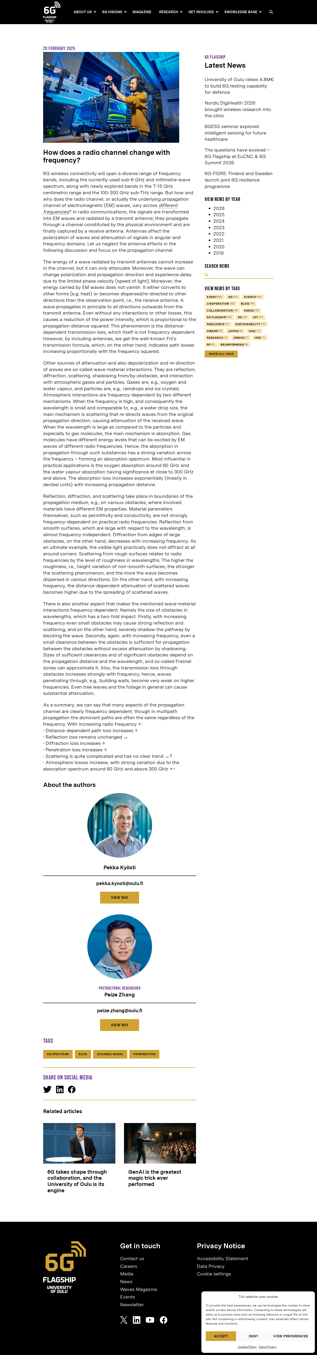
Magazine (142, 12)
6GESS (251, 310)
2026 (218, 208)
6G (233, 297)
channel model (110, 1054)
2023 (218, 227)
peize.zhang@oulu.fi (119, 1010)
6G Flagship (219, 317)
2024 (219, 221)
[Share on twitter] (47, 1089)
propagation (144, 1054)
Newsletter (132, 1304)
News (126, 1281)
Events (127, 1297)
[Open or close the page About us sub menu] (95, 12)
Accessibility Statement (222, 1258)
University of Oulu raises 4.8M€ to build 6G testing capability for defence (239, 86)
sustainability (250, 324)
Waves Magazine (138, 1289)
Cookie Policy (247, 1347)
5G (242, 317)
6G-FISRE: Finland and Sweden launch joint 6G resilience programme (239, 180)
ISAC (254, 331)
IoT (258, 317)
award (214, 331)
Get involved (201, 12)
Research (168, 12)
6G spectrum (58, 1054)
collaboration (222, 310)
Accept (221, 1336)
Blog (83, 1054)
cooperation (221, 303)
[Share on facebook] (71, 1089)
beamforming (234, 344)
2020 (218, 246)
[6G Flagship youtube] (150, 1320)
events (253, 297)
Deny (253, 1336)
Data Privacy (267, 1347)
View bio (119, 898)
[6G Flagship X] (123, 1320)
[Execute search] (206, 275)
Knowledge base (240, 12)
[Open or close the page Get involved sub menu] (217, 12)
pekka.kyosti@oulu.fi (119, 883)
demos (241, 337)
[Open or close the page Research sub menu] (181, 12)
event (214, 297)
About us (83, 12)
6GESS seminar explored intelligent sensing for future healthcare (235, 133)
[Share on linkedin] (60, 1089)
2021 (218, 240)
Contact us (132, 1258)
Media (126, 1274)
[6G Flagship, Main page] (64, 1267)
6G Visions (112, 12)
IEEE (259, 337)
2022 (218, 234)
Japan (235, 331)
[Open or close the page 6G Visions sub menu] (125, 12)
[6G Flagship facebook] (163, 1320)
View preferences (290, 1336)
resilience (218, 324)
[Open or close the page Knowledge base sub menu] (260, 12)
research (217, 337)
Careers (128, 1266)
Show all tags (221, 354)
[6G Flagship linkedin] (136, 1320)
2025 (218, 214)
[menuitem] (83, 12)
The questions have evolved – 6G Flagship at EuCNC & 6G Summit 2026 (237, 156)
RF (211, 344)
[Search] (271, 12)
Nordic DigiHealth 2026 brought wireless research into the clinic (238, 109)
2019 (218, 253)
